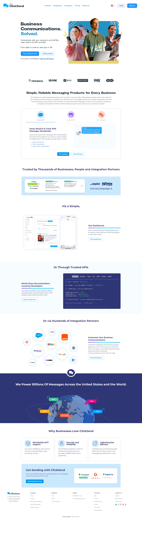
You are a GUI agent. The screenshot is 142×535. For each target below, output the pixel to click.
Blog (95, 495)
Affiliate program (34, 507)
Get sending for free (30, 53)
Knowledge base (98, 510)
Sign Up (132, 5)
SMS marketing (38, 142)
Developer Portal (98, 501)
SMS (53, 495)
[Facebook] (118, 504)
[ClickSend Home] (13, 493)
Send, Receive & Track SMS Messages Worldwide (42, 130)
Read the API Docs (29, 300)
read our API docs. (46, 59)
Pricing (77, 6)
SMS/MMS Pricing (77, 495)
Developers (68, 6)
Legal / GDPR (118, 501)
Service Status (118, 498)
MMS (53, 498)
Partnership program (35, 504)
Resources (85, 6)
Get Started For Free (35, 481)
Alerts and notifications (41, 146)
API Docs (96, 498)
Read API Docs (78, 154)
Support (117, 495)
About (32, 495)
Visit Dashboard (95, 239)
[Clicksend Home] (13, 5)
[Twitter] (125, 504)
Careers (32, 498)
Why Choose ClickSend (36, 501)
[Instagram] (120, 504)
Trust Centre (97, 507)
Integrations (57, 6)
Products (48, 6)
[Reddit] (123, 504)
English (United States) (14, 496)
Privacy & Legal (66, 516)
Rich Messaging (56, 501)
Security (96, 504)
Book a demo (47, 53)
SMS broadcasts (38, 144)
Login (121, 5)
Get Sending (63, 154)
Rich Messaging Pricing (79, 498)
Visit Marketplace (96, 358)
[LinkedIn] (116, 504)
